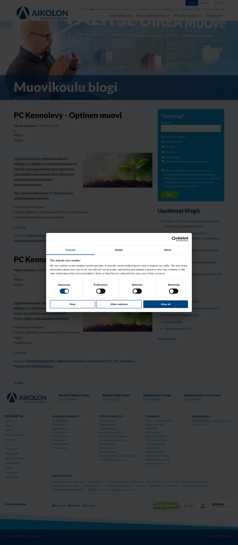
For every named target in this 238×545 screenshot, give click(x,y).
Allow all (165, 304)
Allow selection (119, 304)
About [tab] (167, 250)
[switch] (100, 291)
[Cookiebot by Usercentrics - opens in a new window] (174, 239)
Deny (72, 304)
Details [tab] (119, 250)
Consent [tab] (70, 250)
